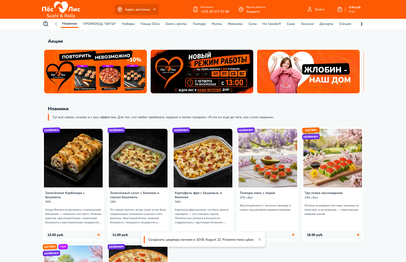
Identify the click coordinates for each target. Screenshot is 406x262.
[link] (62, 9)
